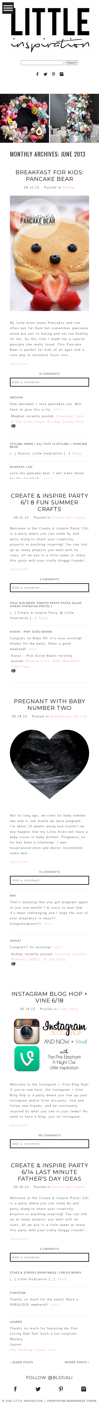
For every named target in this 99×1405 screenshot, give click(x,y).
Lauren (16, 1321)
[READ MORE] (24, 133)
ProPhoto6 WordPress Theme (72, 1400)
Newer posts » (77, 1362)
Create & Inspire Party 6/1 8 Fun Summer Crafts (49, 502)
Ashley (15, 940)
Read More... (20, 364)
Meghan (16, 397)
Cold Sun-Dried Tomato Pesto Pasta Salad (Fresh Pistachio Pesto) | (46, 604)
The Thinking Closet (28, 1350)
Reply (58, 409)
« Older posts (21, 1362)
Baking (69, 187)
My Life (80, 716)
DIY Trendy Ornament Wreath (24, 106)
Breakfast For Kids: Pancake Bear (49, 175)
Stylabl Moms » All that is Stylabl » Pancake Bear (48, 445)
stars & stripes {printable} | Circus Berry (46, 1272)
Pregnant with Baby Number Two (49, 704)
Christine (18, 1292)
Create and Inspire (68, 517)
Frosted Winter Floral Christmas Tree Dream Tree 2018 (74, 106)
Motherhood (61, 716)
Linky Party (68, 1009)
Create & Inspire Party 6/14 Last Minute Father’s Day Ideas (49, 1172)
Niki (13, 895)
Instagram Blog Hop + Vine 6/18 (49, 997)
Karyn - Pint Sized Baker (31, 631)
